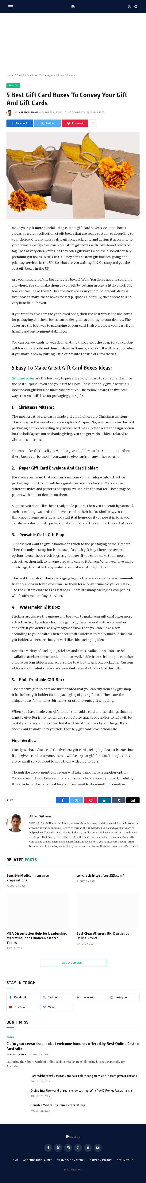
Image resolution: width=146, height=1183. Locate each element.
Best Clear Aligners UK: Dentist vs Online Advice (102, 935)
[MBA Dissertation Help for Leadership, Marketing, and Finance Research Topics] (38, 910)
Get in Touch (126, 1160)
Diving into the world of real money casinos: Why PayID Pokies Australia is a (81, 1090)
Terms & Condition (71, 1160)
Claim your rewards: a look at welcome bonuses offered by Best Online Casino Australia (72, 1046)
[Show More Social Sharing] (93, 123)
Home (9, 75)
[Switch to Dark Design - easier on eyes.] (129, 6)
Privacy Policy (101, 1160)
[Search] (136, 6)
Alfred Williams (28, 112)
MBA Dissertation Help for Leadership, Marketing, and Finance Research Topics (36, 938)
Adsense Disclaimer (37, 1160)
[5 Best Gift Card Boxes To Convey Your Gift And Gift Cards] (73, 175)
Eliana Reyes (18, 1054)
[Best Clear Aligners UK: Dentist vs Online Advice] (108, 910)
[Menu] (10, 6)
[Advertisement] (73, 43)
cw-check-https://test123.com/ (100, 875)
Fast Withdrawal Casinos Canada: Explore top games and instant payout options (84, 1076)
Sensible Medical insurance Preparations (27, 877)
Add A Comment (73, 962)
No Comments (76, 112)
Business (13, 85)
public (10, 1037)
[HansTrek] (73, 6)
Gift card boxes (23, 378)
